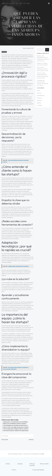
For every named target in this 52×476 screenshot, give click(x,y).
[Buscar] (47, 49)
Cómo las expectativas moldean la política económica (15, 428)
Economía (39, 93)
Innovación (4, 52)
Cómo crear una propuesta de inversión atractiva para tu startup (42, 69)
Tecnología (39, 105)
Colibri (42, 454)
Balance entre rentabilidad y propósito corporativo (14, 423)
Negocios (39, 102)
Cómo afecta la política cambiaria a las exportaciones (15, 430)
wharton (24, 48)
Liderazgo (39, 100)
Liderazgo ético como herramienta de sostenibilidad (15, 422)
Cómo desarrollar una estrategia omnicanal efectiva (15, 425)
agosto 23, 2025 (30, 48)
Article (38, 90)
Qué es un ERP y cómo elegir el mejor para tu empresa (15, 427)
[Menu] (49, 3)
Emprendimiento (40, 95)
